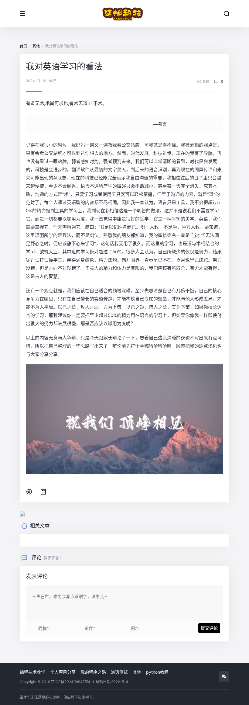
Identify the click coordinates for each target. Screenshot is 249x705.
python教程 (157, 672)
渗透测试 (119, 672)
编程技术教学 (32, 672)
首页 (23, 46)
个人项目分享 (63, 672)
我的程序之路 (93, 672)
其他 (36, 46)
